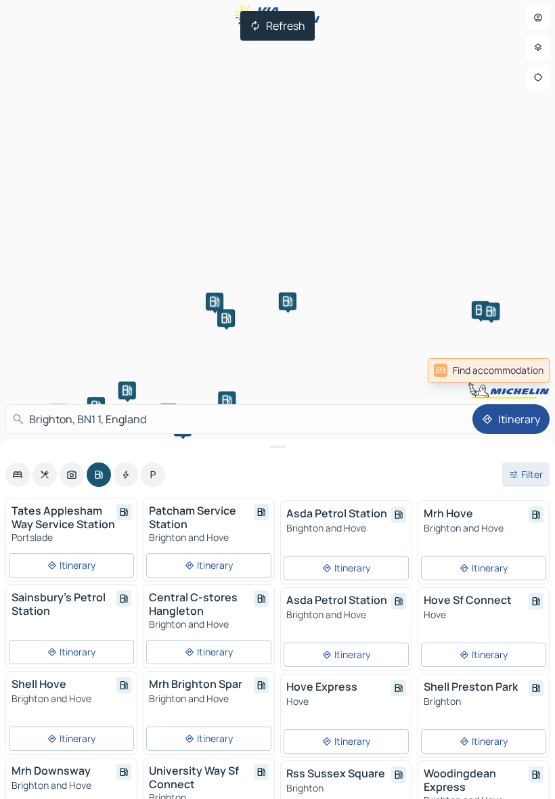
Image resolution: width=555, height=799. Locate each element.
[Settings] (538, 47)
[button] (226, 318)
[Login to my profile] (538, 17)
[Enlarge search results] (277, 446)
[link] (489, 370)
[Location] (538, 77)
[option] (17, 474)
